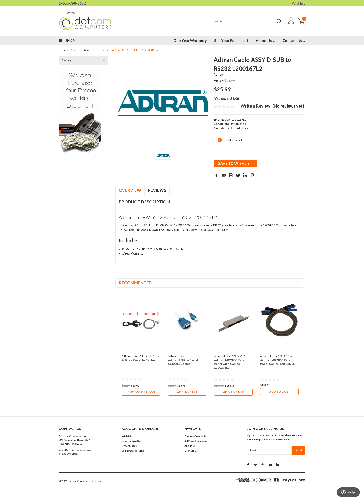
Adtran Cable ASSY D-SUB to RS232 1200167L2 (132, 50)
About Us (264, 40)
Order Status (129, 445)
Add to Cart (187, 392)
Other (99, 50)
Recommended (135, 282)
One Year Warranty (190, 40)
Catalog (74, 50)
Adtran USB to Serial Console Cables (183, 362)
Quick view (141, 320)
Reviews (157, 190)
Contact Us (292, 40)
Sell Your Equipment (231, 40)
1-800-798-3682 (72, 3)
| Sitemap (95, 481)
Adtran (87, 50)
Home (62, 50)
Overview (130, 190)
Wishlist (298, 3)
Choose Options (141, 392)
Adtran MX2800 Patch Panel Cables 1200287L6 (277, 362)
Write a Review (255, 105)
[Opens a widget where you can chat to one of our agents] (348, 492)
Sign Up (136, 441)
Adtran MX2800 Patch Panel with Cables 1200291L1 (230, 363)
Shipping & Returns (133, 450)
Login (125, 441)
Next (300, 283)
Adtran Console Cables (138, 360)
